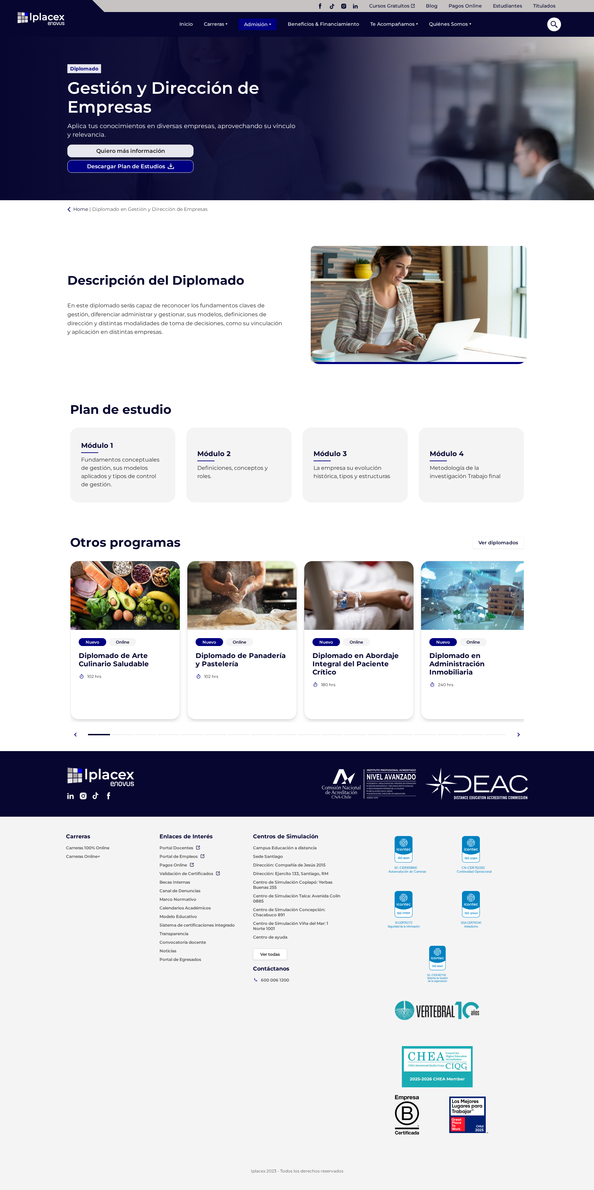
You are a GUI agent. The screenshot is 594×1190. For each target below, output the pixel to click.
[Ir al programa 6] (216, 734)
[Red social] (320, 6)
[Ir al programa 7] (239, 734)
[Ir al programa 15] (425, 734)
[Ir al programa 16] (449, 734)
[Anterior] (75, 734)
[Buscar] (554, 24)
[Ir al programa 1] (99, 734)
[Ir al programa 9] (285, 734)
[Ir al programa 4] (169, 734)
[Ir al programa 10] (309, 734)
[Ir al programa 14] (402, 734)
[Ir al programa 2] (122, 734)
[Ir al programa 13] (378, 734)
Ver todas (270, 954)
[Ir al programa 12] (355, 734)
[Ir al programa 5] (192, 734)
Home (80, 209)
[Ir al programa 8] (262, 734)
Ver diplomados (498, 543)
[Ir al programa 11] (332, 734)
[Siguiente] (518, 734)
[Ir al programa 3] (146, 734)
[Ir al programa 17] (472, 734)
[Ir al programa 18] (495, 734)
